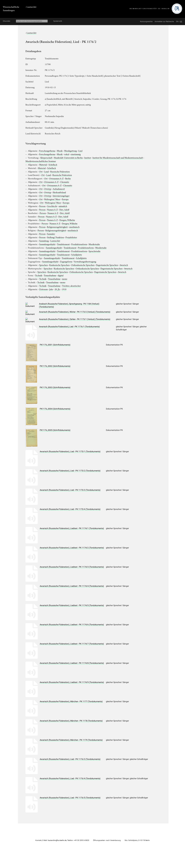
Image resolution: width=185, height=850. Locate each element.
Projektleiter (71, 237)
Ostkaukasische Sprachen (82, 264)
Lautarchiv (31, 6)
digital (60, 275)
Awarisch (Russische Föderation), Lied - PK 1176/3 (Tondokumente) (70, 759)
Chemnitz (64, 181)
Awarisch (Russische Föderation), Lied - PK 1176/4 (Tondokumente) (70, 778)
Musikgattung (70, 150)
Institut (87, 157)
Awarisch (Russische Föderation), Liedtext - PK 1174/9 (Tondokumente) (72, 682)
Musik (60, 150)
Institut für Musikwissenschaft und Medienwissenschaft (117, 157)
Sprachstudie (94, 251)
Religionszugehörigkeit (57, 226)
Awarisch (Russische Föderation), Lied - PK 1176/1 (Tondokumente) (69, 326)
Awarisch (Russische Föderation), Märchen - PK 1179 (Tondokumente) (71, 740)
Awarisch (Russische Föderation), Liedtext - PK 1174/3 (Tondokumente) (72, 567)
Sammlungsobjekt (47, 244)
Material (43, 164)
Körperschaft (46, 157)
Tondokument (63, 244)
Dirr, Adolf (64, 209)
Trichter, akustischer (71, 285)
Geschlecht (52, 206)
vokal (66, 154)
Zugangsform (66, 261)
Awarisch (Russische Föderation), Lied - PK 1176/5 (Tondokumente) (70, 797)
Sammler (51, 233)
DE (181, 21)
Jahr (51, 289)
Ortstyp (47, 188)
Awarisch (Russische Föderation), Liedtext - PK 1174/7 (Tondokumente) (72, 644)
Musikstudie (94, 244)
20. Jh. (57, 289)
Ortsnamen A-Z (56, 178)
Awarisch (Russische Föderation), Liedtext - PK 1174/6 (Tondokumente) (72, 624)
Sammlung (44, 240)
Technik (38, 275)
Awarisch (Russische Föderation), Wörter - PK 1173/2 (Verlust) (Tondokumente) (74, 312)
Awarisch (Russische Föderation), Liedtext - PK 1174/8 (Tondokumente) (72, 663)
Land (46, 171)
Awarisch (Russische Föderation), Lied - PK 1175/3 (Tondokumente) (70, 490)
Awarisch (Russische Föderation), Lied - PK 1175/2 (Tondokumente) (70, 470)
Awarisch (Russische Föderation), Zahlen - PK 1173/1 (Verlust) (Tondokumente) (74, 319)
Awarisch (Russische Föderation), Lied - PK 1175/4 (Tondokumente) (70, 509)
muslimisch (74, 226)
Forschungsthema (47, 150)
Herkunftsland (59, 192)
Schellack (53, 164)
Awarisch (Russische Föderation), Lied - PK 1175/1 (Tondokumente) (70, 451)
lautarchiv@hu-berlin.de (57, 840)
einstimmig (76, 154)
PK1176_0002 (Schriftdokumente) (55, 366)
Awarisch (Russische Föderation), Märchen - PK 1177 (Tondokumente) (71, 701)
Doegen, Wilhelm (67, 219)
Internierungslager (61, 195)
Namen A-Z (52, 209)
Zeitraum (43, 289)
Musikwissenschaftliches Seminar (40, 161)
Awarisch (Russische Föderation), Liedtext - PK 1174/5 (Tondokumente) (72, 605)
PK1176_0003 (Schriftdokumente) (55, 387)
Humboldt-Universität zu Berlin (68, 157)
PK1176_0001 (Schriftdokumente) (55, 345)
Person (42, 206)
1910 (64, 289)
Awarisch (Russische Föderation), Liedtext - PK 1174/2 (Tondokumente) (72, 548)
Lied (80, 150)
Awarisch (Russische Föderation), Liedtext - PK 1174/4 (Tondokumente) (72, 586)
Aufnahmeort (59, 188)
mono (64, 278)
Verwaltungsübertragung (85, 261)
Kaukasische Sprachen (59, 264)
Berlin (68, 178)
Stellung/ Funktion (55, 237)
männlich (63, 206)
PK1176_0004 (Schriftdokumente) (55, 409)
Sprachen (43, 264)
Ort (40, 171)
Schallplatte (76, 254)
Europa (65, 199)
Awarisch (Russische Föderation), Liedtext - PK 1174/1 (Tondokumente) (72, 528)
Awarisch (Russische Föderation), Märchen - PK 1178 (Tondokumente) (71, 721)
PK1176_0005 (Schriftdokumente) (55, 430)
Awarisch (124, 264)
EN (177, 21)
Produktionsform (79, 244)
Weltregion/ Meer (52, 199)
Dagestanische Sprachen (107, 264)
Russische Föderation (60, 171)
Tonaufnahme (50, 275)
